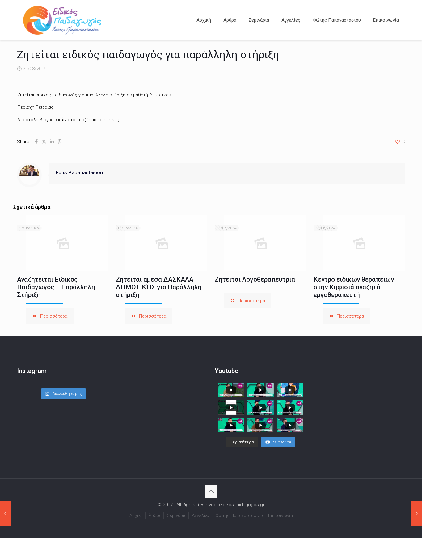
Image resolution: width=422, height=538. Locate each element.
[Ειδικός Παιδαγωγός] (62, 20)
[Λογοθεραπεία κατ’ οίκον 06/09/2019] (416, 513)
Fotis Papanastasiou (79, 173)
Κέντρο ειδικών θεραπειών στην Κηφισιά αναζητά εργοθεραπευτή (354, 287)
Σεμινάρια (177, 515)
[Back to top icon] (211, 491)
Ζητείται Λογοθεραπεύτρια (255, 279)
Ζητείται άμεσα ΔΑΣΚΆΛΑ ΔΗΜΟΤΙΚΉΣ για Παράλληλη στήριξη (159, 287)
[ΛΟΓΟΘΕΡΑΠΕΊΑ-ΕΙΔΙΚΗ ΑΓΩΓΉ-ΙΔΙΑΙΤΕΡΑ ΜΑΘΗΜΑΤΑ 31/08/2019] (5, 513)
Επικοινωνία (280, 515)
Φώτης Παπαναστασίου (239, 515)
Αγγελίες (201, 515)
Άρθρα (155, 515)
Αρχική (136, 515)
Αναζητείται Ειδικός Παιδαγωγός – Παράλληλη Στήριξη (56, 287)
